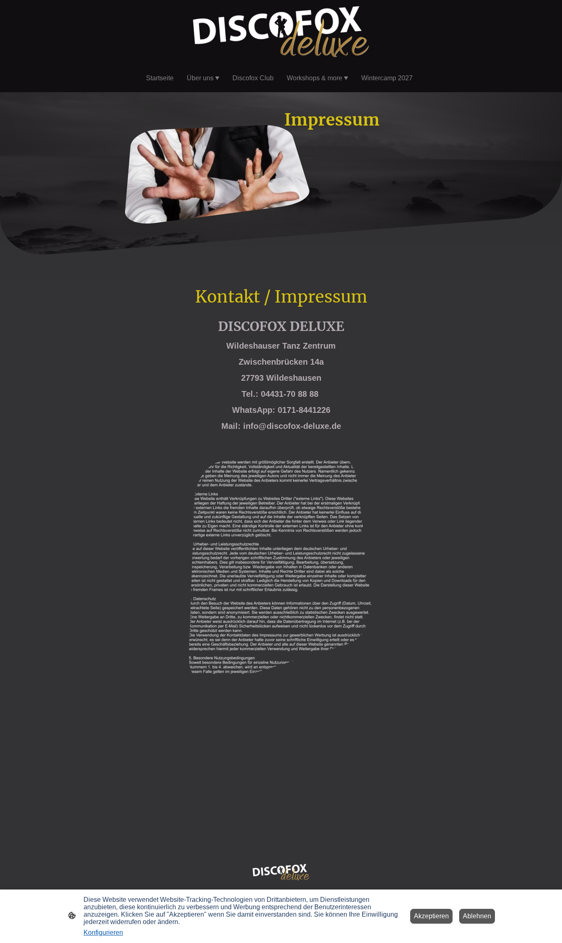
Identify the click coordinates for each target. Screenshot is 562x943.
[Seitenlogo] (281, 31)
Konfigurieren (103, 932)
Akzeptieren (431, 916)
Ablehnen (477, 916)
